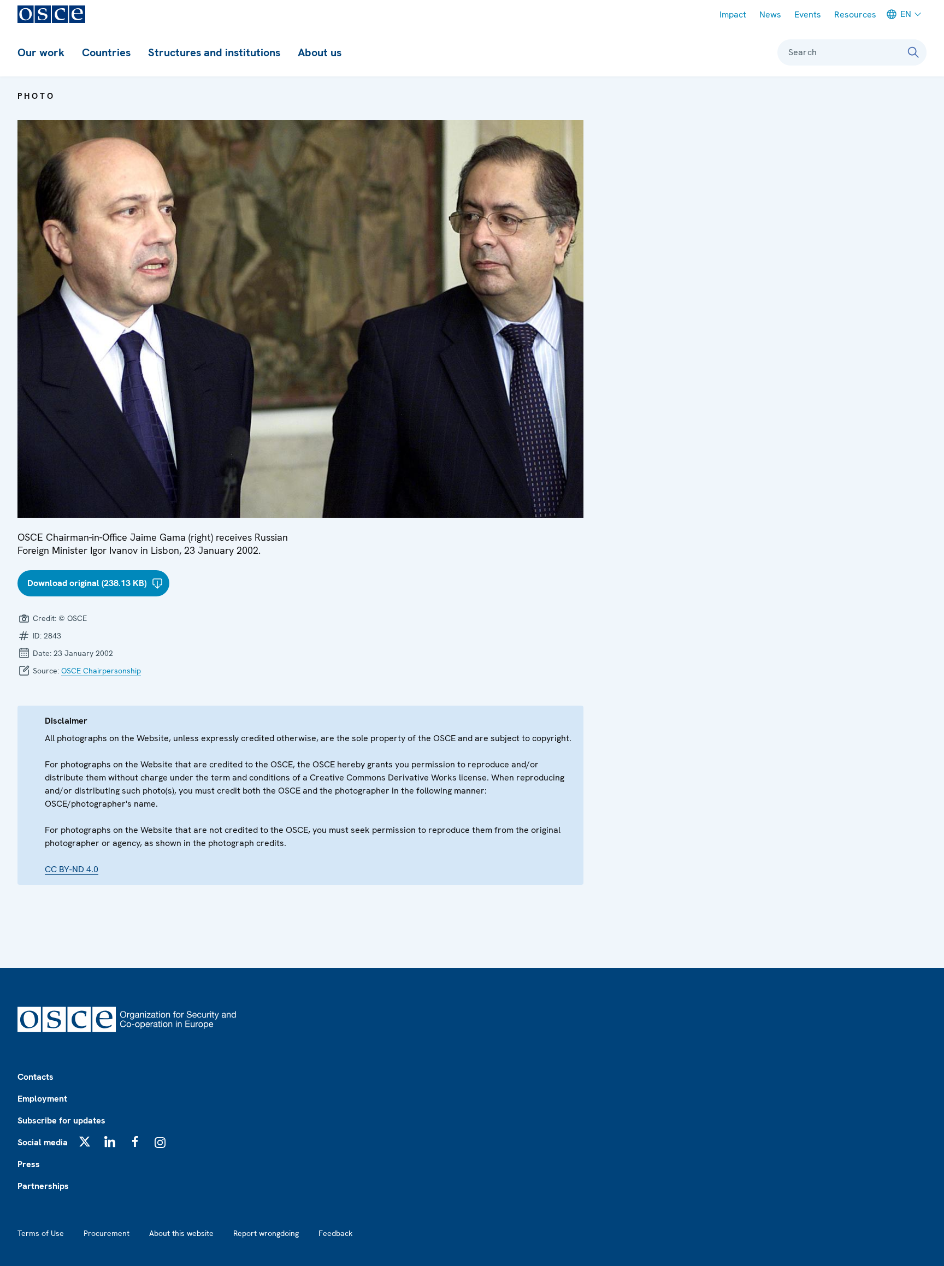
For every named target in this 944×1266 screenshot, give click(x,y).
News (770, 14)
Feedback (335, 1233)
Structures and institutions (214, 52)
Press (28, 1164)
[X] (84, 1141)
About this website (181, 1233)
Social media (42, 1142)
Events (807, 14)
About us (319, 52)
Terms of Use (40, 1233)
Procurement (106, 1233)
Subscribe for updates (61, 1120)
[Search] (913, 52)
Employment (42, 1098)
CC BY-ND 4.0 (71, 869)
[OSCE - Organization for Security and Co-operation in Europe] (51, 14)
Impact (732, 14)
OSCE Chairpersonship (101, 671)
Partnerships (43, 1186)
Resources (855, 14)
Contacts (35, 1076)
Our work (40, 52)
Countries (106, 52)
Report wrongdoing (266, 1233)
